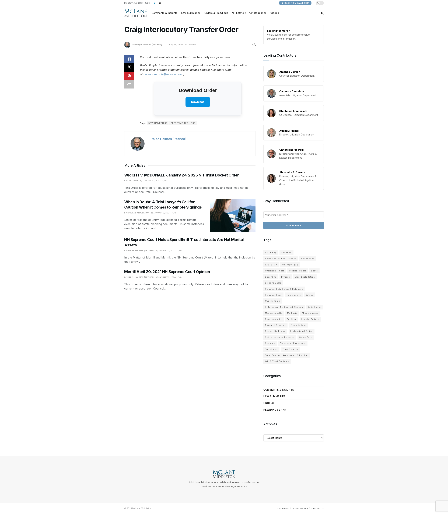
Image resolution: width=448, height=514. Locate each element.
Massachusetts (273, 313)
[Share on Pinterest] (129, 76)
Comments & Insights (164, 12)
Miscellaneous (310, 313)
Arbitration (271, 265)
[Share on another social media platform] (129, 84)
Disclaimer (283, 508)
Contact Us (318, 508)
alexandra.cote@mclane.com (163, 74)
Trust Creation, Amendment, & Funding (286, 355)
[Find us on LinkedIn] (155, 3)
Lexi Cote (132, 180)
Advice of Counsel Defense (280, 258)
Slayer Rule (305, 337)
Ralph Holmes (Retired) (148, 44)
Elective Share (273, 283)
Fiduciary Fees (273, 295)
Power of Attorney (275, 325)
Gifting (309, 295)
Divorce (285, 277)
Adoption (286, 252)
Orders (192, 44)
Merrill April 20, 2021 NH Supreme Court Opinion (167, 271)
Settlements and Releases (280, 337)
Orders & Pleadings (216, 12)
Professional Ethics (301, 331)
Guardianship (272, 301)
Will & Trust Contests (277, 361)
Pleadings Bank (274, 409)
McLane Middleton (138, 213)
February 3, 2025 (151, 180)
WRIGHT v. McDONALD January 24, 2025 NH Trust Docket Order (181, 175)
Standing (270, 343)
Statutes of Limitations (293, 343)
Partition (292, 319)
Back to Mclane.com (296, 3)
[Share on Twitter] (129, 67)
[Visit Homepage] (135, 13)
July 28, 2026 (176, 44)
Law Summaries (191, 12)
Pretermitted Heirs (183, 123)
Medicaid (292, 313)
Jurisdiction (314, 307)
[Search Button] (322, 13)
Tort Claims (271, 349)
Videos (274, 12)
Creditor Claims (297, 271)
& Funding (270, 252)
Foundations (293, 295)
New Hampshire (157, 123)
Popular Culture (310, 319)
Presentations (298, 325)
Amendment (307, 258)
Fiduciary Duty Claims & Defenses (284, 289)
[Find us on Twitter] (160, 3)
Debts (314, 271)
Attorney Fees (290, 265)
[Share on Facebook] (129, 59)
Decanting (270, 277)
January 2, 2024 (162, 213)
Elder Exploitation (305, 277)
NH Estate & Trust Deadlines (249, 12)
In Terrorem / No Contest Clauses (284, 307)
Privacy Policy (300, 508)
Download (198, 101)
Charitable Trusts (274, 271)
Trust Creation (290, 349)
